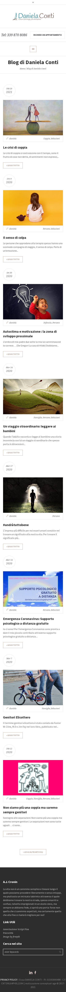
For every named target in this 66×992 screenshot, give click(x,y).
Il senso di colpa (14, 237)
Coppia (47, 138)
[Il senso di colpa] (33, 207)
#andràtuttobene (16, 525)
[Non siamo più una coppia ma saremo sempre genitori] (33, 777)
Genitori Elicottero (16, 717)
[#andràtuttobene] (33, 495)
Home (22, 68)
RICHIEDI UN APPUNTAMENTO (47, 35)
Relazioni (55, 138)
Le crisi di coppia (15, 147)
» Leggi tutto (12, 165)
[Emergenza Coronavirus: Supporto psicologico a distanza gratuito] (33, 589)
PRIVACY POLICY (8, 979)
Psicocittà (8, 933)
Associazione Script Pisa (16, 929)
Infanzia (48, 323)
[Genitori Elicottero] (33, 687)
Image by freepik (11, 936)
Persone (46, 229)
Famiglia (38, 417)
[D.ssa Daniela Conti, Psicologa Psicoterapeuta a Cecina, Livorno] (33, 16)
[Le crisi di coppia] (33, 117)
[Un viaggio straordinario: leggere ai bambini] (33, 396)
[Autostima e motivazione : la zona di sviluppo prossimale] (33, 301)
